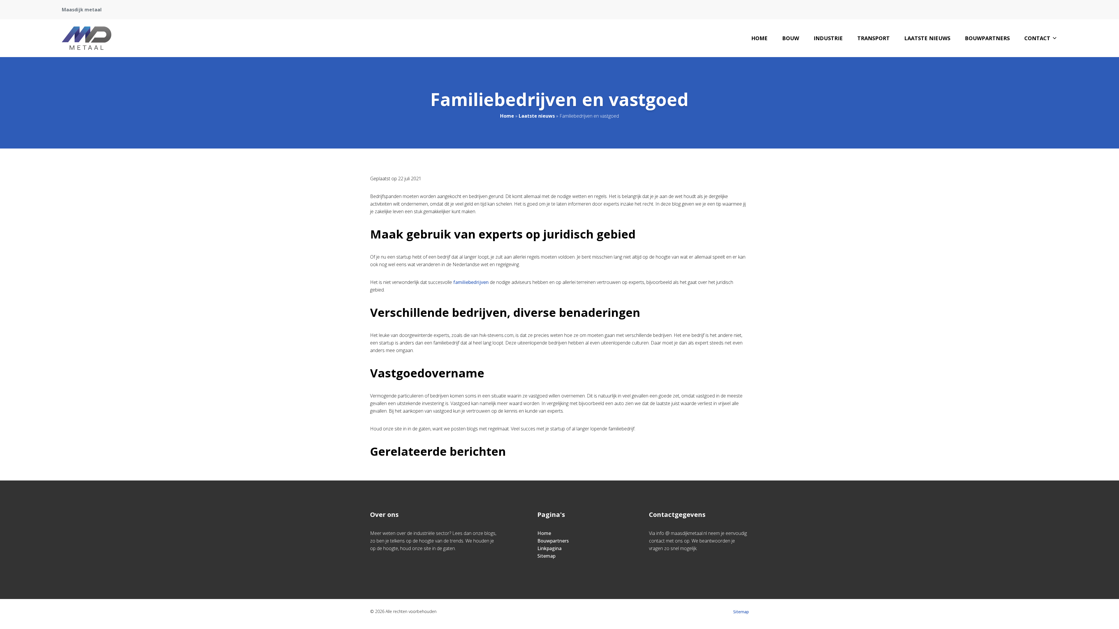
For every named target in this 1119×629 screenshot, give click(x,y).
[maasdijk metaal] (86, 38)
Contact (1037, 38)
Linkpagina (549, 548)
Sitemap (546, 556)
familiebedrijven (471, 282)
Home (759, 38)
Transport (873, 38)
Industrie (828, 38)
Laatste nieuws (927, 38)
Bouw (790, 38)
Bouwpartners (987, 38)
